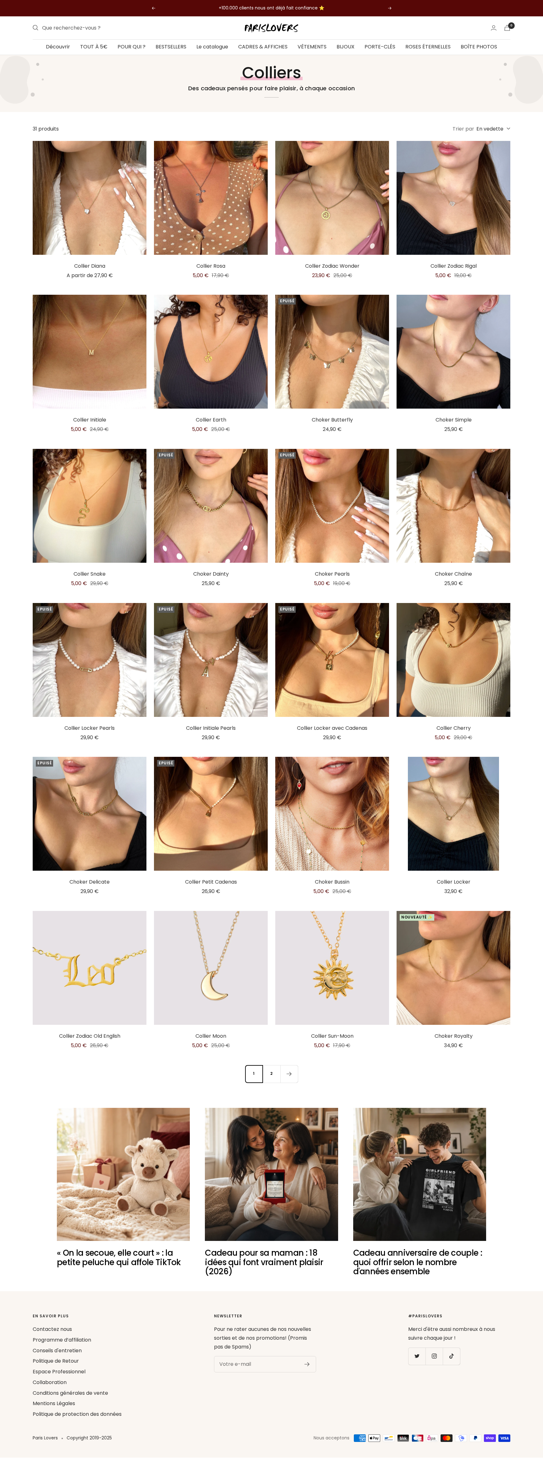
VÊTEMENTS (312, 46)
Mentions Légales (54, 1403)
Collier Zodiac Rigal (454, 266)
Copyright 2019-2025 (89, 1438)
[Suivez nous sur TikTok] (451, 1356)
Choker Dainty (211, 574)
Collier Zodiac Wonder (332, 266)
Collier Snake (90, 574)
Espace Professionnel (59, 1371)
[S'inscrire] (307, 1364)
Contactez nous (52, 1329)
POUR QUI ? (131, 46)
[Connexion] (493, 28)
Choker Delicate (89, 881)
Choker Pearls (332, 574)
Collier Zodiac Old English (89, 1036)
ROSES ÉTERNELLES (428, 46)
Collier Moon (210, 1036)
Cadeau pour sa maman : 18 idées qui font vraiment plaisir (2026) (264, 1262)
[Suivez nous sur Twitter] (416, 1356)
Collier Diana (89, 266)
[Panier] (507, 28)
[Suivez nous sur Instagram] (434, 1356)
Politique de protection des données (77, 1414)
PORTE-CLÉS (380, 46)
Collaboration (50, 1382)
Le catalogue (212, 46)
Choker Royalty (454, 1036)
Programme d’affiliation (62, 1339)
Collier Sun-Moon (332, 1036)
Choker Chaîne (453, 574)
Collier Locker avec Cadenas (332, 728)
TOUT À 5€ (93, 46)
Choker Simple (454, 419)
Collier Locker (453, 881)
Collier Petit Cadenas (211, 881)
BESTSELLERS (171, 46)
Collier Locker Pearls (89, 728)
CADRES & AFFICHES (263, 46)
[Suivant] (289, 1074)
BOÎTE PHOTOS (479, 46)
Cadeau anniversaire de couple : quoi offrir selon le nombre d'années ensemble (417, 1262)
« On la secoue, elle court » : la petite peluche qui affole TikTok (119, 1257)
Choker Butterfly (332, 419)
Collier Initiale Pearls (211, 728)
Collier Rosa (210, 266)
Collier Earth (211, 419)
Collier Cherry (453, 728)
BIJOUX (345, 46)
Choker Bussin (332, 881)
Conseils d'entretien (57, 1350)
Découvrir (58, 46)
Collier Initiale (89, 419)
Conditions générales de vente (70, 1393)
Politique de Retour (56, 1361)
